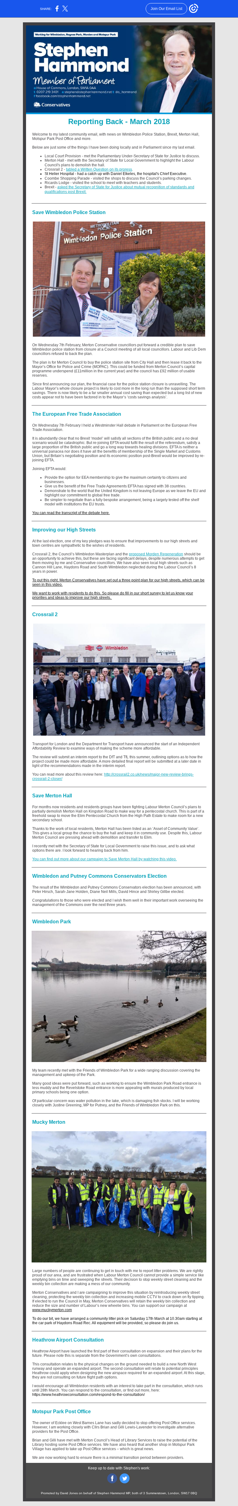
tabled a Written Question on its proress (99, 169)
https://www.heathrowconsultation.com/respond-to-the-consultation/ (88, 1394)
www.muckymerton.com (52, 1310)
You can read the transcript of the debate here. (71, 513)
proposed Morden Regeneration (156, 554)
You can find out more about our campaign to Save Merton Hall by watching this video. (104, 859)
